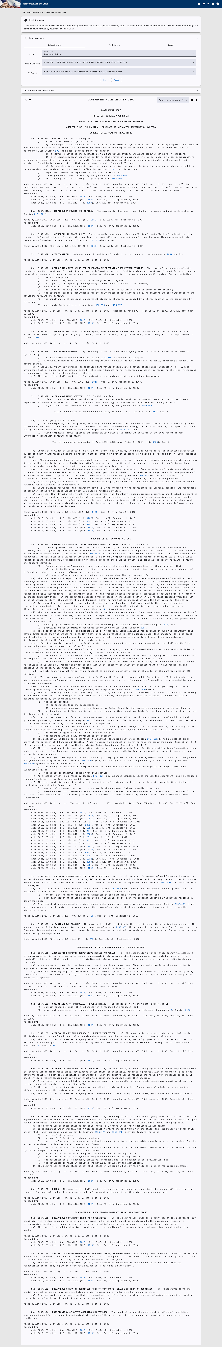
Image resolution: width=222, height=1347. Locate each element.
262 (89, 843)
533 (89, 840)
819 (154, 412)
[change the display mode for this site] (217, 4)
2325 (90, 850)
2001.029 (95, 240)
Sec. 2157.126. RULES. (45, 1189)
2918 (94, 382)
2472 (87, 825)
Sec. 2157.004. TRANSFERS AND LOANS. (55, 331)
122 (105, 609)
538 (87, 853)
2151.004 (39, 214)
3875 (155, 442)
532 (89, 521)
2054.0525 (94, 554)
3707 (89, 518)
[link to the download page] (208, 4)
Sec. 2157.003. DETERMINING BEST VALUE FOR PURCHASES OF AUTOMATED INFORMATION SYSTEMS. (88, 268)
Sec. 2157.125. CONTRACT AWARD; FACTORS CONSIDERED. (65, 1117)
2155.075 (117, 305)
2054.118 (125, 430)
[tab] (54, 45)
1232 (89, 859)
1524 (90, 200)
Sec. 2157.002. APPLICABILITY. (51, 254)
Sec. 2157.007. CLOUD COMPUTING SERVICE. (57, 396)
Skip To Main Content (123, 4)
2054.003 (122, 176)
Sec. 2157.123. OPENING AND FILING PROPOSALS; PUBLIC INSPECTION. (74, 1033)
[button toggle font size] (192, 100)
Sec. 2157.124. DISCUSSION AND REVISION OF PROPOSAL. (65, 1069)
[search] (111, 38)
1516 (82, 197)
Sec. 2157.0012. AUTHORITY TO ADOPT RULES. (59, 234)
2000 (89, 834)
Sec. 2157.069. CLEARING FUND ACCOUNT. (56, 924)
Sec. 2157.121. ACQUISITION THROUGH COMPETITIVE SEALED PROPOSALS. (74, 953)
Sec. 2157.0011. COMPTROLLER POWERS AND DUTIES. (62, 211)
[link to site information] (213, 4)
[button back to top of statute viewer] (196, 100)
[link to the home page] (199, 4)
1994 (89, 828)
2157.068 (106, 358)
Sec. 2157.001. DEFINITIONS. (49, 139)
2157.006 (141, 690)
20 (88, 831)
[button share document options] (30, 100)
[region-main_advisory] (111, 20)
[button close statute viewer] (25, 100)
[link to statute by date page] (203, 4)
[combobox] (119, 54)
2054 (58, 151)
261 (89, 837)
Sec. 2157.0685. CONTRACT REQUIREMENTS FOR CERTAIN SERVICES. (70, 876)
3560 (93, 220)
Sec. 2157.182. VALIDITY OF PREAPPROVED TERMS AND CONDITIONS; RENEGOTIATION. (81, 1253)
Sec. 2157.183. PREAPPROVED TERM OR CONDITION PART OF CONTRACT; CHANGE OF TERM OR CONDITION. (92, 1289)
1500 (90, 868)
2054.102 (152, 739)
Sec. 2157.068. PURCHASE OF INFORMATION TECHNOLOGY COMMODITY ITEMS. (75, 544)
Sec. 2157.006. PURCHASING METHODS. (55, 352)
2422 (94, 512)
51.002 (112, 169)
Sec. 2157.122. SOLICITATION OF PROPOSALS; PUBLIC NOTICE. (69, 1004)
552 (55, 1046)
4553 (89, 203)
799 (89, 856)
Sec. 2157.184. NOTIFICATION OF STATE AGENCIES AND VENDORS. (70, 1312)
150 (89, 865)
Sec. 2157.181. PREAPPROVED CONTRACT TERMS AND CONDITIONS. (69, 1218)
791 (89, 720)
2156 (188, 1010)
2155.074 (99, 305)
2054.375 (98, 776)
